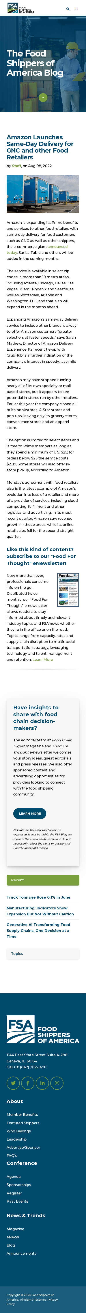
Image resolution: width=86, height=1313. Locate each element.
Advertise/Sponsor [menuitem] (23, 1147)
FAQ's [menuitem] (12, 1156)
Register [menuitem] (14, 1193)
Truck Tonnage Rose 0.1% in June (38, 897)
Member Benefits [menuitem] (22, 1115)
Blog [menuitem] (11, 1245)
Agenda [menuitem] (14, 1177)
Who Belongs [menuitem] (19, 1131)
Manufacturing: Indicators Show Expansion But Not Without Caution (40, 911)
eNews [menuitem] (13, 1237)
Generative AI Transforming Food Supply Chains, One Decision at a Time (38, 931)
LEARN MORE (30, 814)
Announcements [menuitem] (21, 1253)
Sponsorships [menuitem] (19, 1185)
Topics (17, 954)
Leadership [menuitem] (17, 1139)
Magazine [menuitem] (15, 1229)
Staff (16, 166)
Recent (17, 880)
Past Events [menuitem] (17, 1201)
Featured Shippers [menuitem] (23, 1123)
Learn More (42, 659)
